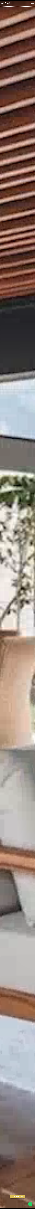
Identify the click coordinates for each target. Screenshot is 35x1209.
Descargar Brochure (17, 1196)
